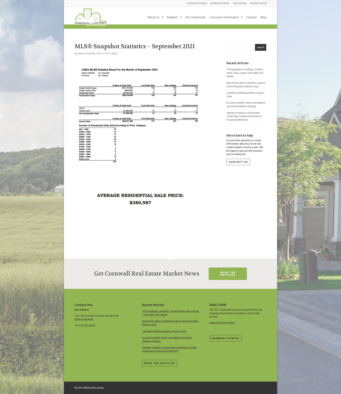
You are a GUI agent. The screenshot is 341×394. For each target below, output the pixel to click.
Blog (263, 17)
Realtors (172, 17)
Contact (251, 17)
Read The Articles (228, 273)
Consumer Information (224, 17)
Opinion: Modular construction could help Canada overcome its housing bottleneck (244, 116)
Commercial (197, 3)
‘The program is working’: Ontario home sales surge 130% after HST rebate (245, 73)
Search (260, 47)
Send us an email (84, 319)
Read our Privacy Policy (222, 322)
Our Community (195, 17)
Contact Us (238, 162)
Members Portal (226, 338)
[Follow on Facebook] (263, 387)
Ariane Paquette (87, 53)
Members (258, 3)
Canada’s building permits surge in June (164, 331)
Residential (219, 3)
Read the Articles (159, 363)
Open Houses (239, 3)
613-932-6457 (87, 325)
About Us (153, 17)
